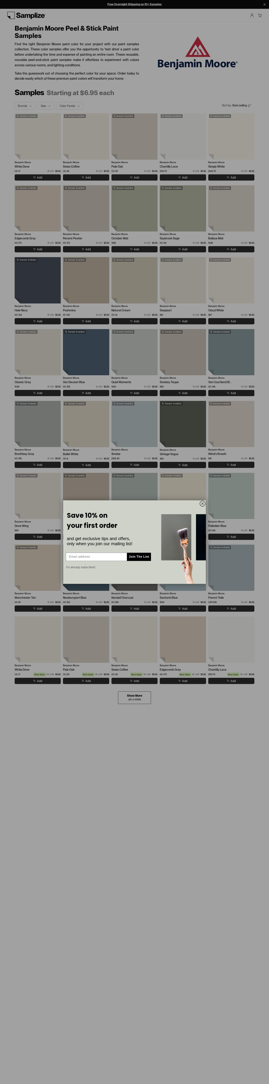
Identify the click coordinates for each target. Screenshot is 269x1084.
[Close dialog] (202, 503)
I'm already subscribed (80, 567)
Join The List (139, 556)
